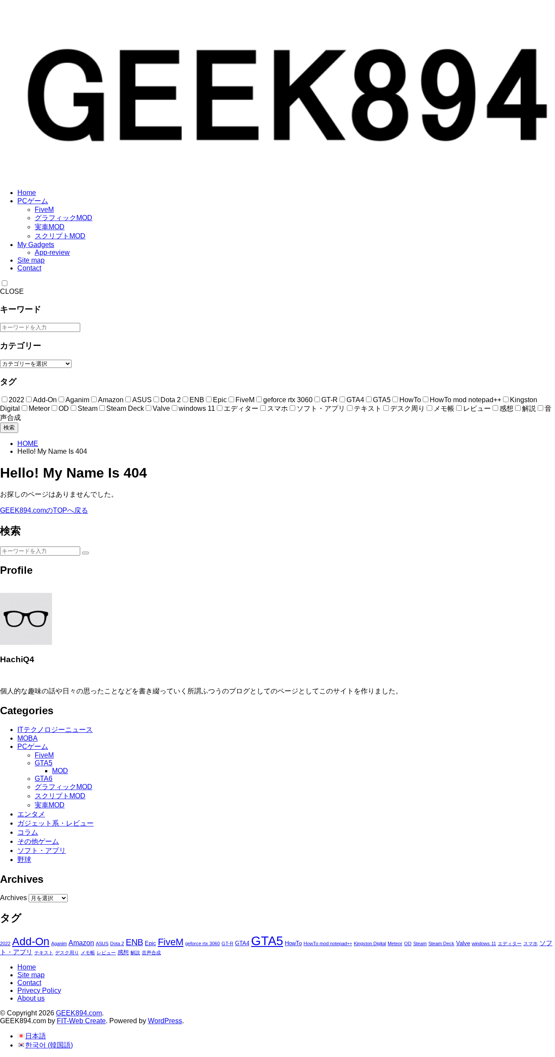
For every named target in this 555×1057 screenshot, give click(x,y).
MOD (60, 770)
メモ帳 (88, 952)
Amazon (81, 942)
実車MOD (50, 227)
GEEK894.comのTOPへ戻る (44, 510)
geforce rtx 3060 (202, 943)
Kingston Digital (370, 943)
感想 (123, 952)
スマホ (530, 943)
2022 (5, 943)
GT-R (227, 943)
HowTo (293, 943)
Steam (420, 943)
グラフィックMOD (63, 217)
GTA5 (43, 763)
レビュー (106, 952)
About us (31, 998)
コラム (27, 832)
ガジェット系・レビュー (55, 823)
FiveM (44, 209)
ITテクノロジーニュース (55, 729)
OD (407, 943)
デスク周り (67, 952)
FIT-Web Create (81, 1020)
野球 (24, 859)
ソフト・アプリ (41, 850)
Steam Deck (441, 943)
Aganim (59, 943)
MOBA (27, 738)
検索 (9, 427)
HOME (27, 443)
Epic (150, 943)
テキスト (43, 952)
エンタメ (31, 814)
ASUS (102, 943)
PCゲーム (32, 201)
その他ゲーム (38, 841)
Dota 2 (117, 943)
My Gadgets (35, 244)
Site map (31, 260)
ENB (134, 942)
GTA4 (242, 943)
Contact (29, 268)
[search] (85, 553)
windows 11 (484, 943)
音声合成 (151, 952)
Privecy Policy (39, 990)
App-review (52, 252)
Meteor (395, 943)
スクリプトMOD (60, 236)
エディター (510, 943)
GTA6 (43, 778)
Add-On (30, 941)
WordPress (165, 1020)
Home (26, 192)
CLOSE (12, 291)
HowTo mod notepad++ (328, 943)
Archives (13, 897)
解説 (135, 952)
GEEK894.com (79, 1013)
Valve (463, 943)
